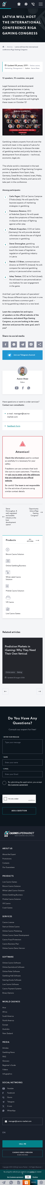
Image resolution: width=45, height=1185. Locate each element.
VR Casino (6, 904)
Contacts (5, 863)
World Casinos (11, 1001)
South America (8, 1016)
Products (8, 876)
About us (7, 848)
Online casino (10, 672)
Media (5, 1042)
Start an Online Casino (11, 927)
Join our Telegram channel (24, 355)
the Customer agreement (18, 784)
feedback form (13, 426)
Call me (22, 1144)
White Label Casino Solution (13, 891)
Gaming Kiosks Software (11, 980)
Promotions (7, 859)
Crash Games (7, 908)
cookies (32, 1172)
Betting (19, 672)
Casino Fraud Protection (11, 940)
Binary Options (8, 993)
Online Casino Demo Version (13, 948)
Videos (5, 1070)
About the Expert (9, 854)
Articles (10, 47)
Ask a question (19, 811)
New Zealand (7, 1033)
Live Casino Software (10, 984)
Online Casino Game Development (15, 935)
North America (8, 1021)
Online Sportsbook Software (13, 967)
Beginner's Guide (9, 1065)
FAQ (4, 1057)
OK (28, 1177)
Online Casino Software (11, 963)
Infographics (7, 1074)
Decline (35, 1177)
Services (7, 916)
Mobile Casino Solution (11, 899)
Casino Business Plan (10, 944)
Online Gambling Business (12, 895)
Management (17, 68)
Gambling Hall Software (11, 976)
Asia (4, 1008)
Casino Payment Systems (11, 989)
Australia (5, 1029)
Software (8, 957)
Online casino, (35, 65)
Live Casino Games (9, 882)
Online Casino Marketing (12, 931)
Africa (4, 1012)
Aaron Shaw (35, 68)
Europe (5, 1025)
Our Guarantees (8, 867)
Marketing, (9, 68)
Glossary (5, 1061)
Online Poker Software (11, 971)
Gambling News (8, 1052)
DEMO (33, 1182)
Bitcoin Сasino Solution (11, 886)
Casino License (8, 922)
